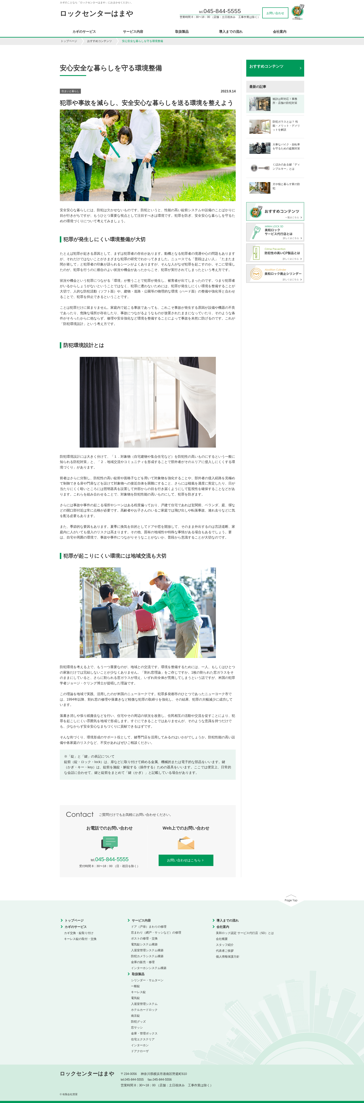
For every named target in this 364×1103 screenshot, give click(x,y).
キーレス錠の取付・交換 (80, 939)
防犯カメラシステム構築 (147, 956)
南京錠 (135, 1015)
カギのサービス (84, 31)
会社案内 (279, 31)
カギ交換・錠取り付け (79, 933)
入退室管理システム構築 (147, 950)
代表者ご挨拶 (225, 950)
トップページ (69, 41)
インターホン (140, 1045)
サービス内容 (133, 31)
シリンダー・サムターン (147, 980)
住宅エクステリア (143, 1039)
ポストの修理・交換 (144, 938)
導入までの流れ (231, 31)
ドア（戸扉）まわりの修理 (148, 926)
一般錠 (135, 986)
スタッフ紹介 (225, 944)
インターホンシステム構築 (148, 968)
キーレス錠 (138, 992)
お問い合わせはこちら (184, 860)
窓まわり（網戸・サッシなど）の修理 (156, 932)
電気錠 (135, 998)
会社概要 (222, 939)
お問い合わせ (275, 13)
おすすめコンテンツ (99, 41)
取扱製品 (182, 31)
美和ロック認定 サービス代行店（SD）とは (245, 933)
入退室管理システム (144, 1004)
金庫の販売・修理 (143, 962)
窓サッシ (137, 1027)
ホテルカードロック (144, 1009)
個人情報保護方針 (228, 956)
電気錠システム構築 (144, 944)
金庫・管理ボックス (144, 1033)
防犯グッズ (138, 1021)
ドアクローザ (140, 1051)
